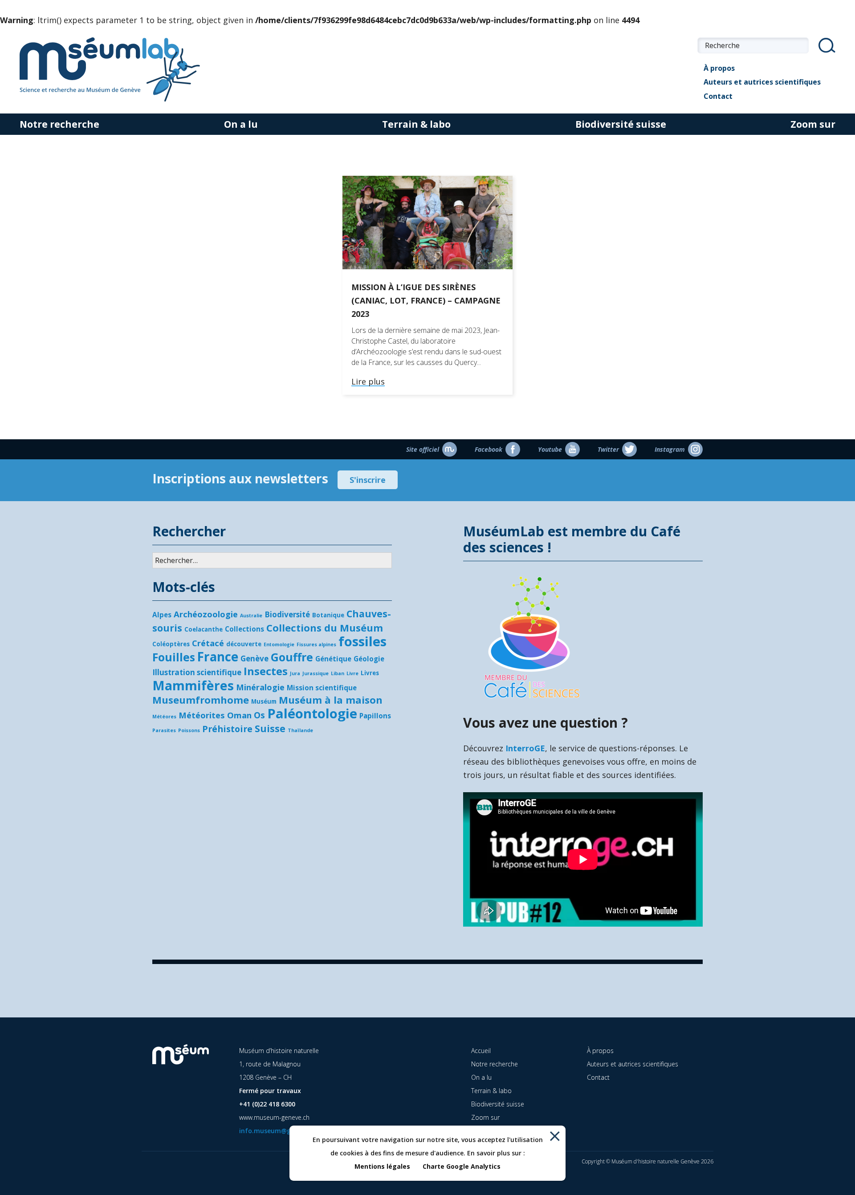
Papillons (375, 715)
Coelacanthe (203, 629)
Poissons (189, 730)
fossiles (362, 641)
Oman (239, 715)
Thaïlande (300, 730)
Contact (718, 96)
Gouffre (292, 656)
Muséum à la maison (331, 699)
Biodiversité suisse (620, 124)
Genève (254, 658)
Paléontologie (312, 713)
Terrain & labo (416, 124)
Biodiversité (287, 614)
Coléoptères (171, 644)
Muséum (264, 701)
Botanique (328, 615)
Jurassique (315, 673)
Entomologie (279, 644)
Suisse (270, 728)
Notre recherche (59, 124)
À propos (719, 68)
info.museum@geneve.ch (278, 1130)
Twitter (608, 449)
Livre (352, 673)
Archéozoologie (206, 614)
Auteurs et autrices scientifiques (762, 82)
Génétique (333, 658)
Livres (370, 673)
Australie (251, 615)
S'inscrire (368, 479)
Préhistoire (227, 729)
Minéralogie (260, 687)
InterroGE (525, 748)
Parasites (164, 730)
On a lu (241, 124)
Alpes (161, 614)
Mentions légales (382, 1166)
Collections (244, 628)
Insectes (266, 671)
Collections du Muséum (324, 627)
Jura (295, 673)
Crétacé (208, 642)
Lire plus (368, 381)
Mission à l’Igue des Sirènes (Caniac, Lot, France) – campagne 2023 (426, 300)
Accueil (481, 1050)
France (217, 656)
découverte (243, 644)
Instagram (670, 449)
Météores (164, 716)
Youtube (550, 449)
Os (259, 715)
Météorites (202, 715)
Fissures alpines (316, 644)
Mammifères (193, 685)
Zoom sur (812, 124)
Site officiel (422, 449)
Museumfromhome (200, 699)
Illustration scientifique (196, 672)
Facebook (488, 449)
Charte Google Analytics (462, 1166)
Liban (337, 673)
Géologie (369, 658)
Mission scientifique (322, 687)
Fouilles (173, 656)
